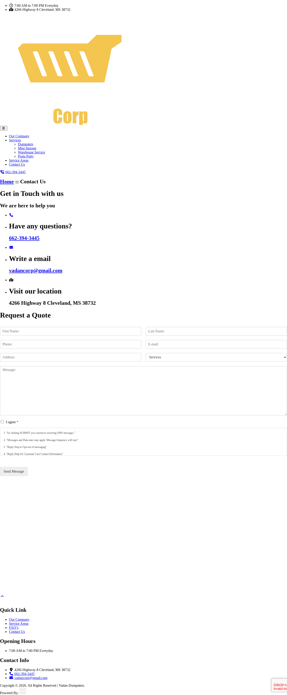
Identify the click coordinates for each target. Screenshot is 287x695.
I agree (12, 422)
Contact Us (17, 164)
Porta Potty (26, 156)
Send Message (14, 471)
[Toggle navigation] (3, 128)
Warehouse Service (31, 152)
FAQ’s (13, 627)
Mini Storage (27, 148)
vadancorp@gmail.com (35, 270)
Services (15, 140)
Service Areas (18, 160)
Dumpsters (25, 144)
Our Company (19, 136)
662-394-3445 (24, 238)
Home (7, 181)
